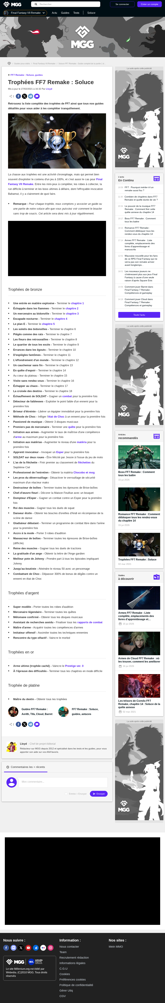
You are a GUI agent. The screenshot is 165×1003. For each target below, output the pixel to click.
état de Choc (56, 416)
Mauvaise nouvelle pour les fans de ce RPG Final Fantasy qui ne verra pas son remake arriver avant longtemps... (141, 260)
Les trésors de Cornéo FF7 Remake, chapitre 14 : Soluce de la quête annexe (139, 704)
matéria (82, 442)
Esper (60, 452)
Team (63, 952)
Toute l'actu (139, 315)
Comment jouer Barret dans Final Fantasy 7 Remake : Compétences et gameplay (139, 289)
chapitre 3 (72, 313)
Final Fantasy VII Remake (44, 63)
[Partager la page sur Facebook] (18, 96)
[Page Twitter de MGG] (21, 948)
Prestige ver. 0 (74, 665)
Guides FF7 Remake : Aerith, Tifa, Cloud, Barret (37, 711)
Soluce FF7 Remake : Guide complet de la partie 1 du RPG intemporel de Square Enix (96, 63)
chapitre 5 (48, 324)
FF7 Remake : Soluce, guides (26, 75)
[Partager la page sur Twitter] (24, 96)
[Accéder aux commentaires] (37, 96)
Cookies (64, 974)
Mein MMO (116, 946)
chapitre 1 (77, 303)
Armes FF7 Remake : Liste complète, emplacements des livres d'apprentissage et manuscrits (140, 245)
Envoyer (100, 793)
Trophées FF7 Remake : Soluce (137, 559)
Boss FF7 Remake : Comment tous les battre (140, 220)
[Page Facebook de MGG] (6, 948)
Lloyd (49, 89)
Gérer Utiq (66, 990)
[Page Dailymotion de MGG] (36, 948)
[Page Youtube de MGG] (28, 948)
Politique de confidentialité (76, 985)
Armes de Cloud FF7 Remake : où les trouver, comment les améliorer (139, 660)
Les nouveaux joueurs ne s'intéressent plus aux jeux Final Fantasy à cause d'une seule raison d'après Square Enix (141, 276)
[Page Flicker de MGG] (43, 948)
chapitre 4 (60, 318)
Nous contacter (69, 946)
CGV (62, 996)
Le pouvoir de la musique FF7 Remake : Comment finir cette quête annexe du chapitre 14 (140, 209)
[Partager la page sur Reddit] (30, 96)
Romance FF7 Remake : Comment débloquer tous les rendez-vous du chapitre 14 (139, 231)
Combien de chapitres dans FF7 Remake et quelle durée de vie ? (141, 198)
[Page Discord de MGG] (13, 948)
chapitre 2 (72, 308)
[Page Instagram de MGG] (50, 948)
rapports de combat (89, 622)
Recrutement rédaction (74, 957)
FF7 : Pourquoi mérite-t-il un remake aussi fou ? (139, 189)
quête (71, 427)
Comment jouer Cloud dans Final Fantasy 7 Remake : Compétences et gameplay (139, 302)
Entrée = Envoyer (78, 793)
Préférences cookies (72, 979)
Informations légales (72, 963)
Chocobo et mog (84, 472)
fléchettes (84, 462)
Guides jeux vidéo (22, 63)
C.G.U (63, 968)
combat (67, 396)
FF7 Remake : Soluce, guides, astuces (85, 711)
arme (18, 437)
